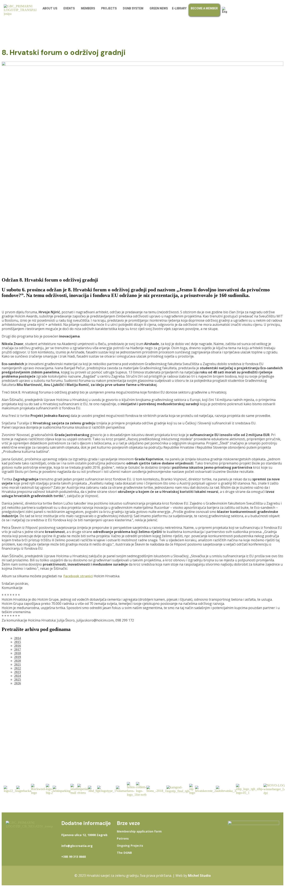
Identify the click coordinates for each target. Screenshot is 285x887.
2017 (17, 649)
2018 (17, 653)
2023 (17, 672)
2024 (17, 676)
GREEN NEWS (159, 8)
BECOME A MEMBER (204, 8)
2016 (17, 645)
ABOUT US (50, 8)
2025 (17, 679)
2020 (17, 660)
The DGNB (124, 852)
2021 (17, 664)
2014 (17, 638)
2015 (17, 642)
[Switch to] (225, 10)
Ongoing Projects (130, 845)
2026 (17, 683)
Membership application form (139, 831)
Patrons (123, 838)
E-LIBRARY (179, 8)
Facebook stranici (78, 576)
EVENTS (69, 8)
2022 (17, 668)
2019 (17, 657)
